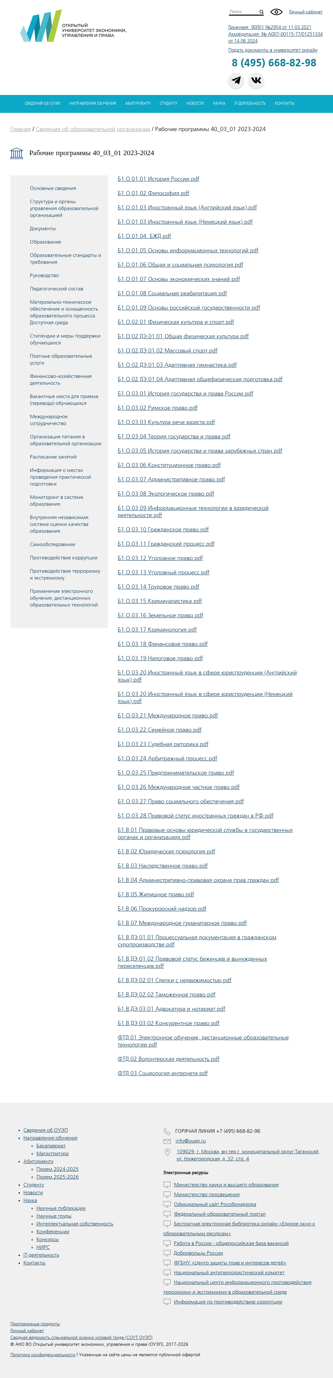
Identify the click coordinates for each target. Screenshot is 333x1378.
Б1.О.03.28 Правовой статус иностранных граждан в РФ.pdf (195, 815)
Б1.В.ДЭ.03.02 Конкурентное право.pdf (169, 1023)
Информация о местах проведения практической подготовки (60, 477)
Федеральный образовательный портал (220, 1214)
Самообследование (52, 544)
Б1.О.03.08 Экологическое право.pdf (166, 493)
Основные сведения (53, 188)
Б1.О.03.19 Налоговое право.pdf (160, 658)
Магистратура (52, 1154)
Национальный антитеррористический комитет (229, 1273)
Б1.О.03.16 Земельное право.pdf (160, 615)
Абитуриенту (138, 103)
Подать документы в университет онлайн (272, 50)
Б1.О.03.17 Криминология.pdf (157, 629)
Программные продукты (35, 1323)
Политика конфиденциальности (42, 1354)
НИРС (43, 1247)
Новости (195, 103)
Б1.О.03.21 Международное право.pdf (168, 715)
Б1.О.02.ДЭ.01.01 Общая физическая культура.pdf (183, 336)
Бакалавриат (51, 1146)
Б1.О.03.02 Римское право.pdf (158, 408)
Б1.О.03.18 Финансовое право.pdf (163, 644)
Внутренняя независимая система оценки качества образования (59, 524)
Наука (219, 103)
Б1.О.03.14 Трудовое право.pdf (158, 586)
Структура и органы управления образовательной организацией (64, 208)
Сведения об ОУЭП (42, 103)
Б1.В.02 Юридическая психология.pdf (166, 851)
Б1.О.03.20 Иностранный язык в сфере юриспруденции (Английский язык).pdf (207, 676)
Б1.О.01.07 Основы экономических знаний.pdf (179, 279)
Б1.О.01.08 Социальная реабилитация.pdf (172, 293)
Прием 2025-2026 (57, 1177)
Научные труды (54, 1216)
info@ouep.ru (191, 1141)
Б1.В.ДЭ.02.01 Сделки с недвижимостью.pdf (175, 980)
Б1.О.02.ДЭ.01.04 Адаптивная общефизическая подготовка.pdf (200, 379)
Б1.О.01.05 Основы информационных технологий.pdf (188, 250)
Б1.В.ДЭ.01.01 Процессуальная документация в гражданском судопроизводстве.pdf (197, 941)
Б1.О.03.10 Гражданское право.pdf (163, 529)
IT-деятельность (250, 103)
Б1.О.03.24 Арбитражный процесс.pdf (167, 758)
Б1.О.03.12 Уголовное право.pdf (160, 558)
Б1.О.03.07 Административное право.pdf (171, 479)
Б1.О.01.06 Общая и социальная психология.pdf (180, 264)
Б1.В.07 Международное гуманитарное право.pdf (182, 923)
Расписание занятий (53, 457)
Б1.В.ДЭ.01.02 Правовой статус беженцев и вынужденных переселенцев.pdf (192, 962)
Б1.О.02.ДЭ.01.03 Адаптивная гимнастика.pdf (177, 365)
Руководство (44, 275)
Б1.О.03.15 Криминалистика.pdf (160, 601)
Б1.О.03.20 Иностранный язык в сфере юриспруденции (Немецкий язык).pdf (205, 697)
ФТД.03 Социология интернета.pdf (163, 1073)
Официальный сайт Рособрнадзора (215, 1204)
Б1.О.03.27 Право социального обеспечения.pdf (181, 801)
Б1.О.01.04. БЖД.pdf (144, 236)
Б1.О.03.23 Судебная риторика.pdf (163, 744)
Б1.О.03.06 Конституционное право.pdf (169, 465)
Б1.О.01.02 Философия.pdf (153, 193)
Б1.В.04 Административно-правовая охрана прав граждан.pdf (198, 880)
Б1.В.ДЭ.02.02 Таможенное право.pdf (167, 994)
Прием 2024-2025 (57, 1169)
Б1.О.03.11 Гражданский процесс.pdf (166, 544)
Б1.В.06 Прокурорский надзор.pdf (162, 908)
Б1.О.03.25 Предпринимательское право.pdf (176, 772)
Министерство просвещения (207, 1194)
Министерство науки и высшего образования (226, 1185)
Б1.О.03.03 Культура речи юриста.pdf (166, 422)
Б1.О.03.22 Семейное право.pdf (160, 730)
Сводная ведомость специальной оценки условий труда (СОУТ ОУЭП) (81, 1337)
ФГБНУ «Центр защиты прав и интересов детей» (230, 1263)
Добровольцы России (198, 1253)
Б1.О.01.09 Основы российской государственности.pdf (189, 307)
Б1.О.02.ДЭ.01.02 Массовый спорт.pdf (168, 350)
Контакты (284, 103)
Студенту (168, 103)
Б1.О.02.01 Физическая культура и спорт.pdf (176, 322)
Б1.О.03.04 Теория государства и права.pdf (174, 436)
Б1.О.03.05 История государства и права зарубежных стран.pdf (200, 451)
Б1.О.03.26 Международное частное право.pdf (179, 787)
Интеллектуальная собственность (74, 1224)
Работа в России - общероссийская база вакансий (231, 1243)
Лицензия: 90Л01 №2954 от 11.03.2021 (270, 27)
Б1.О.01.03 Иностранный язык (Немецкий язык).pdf (185, 222)
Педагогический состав (56, 289)
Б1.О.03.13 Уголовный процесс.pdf (163, 572)
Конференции (52, 1232)
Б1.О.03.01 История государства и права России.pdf (185, 393)
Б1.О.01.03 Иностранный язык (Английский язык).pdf (187, 207)
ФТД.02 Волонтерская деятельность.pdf (169, 1059)
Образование (45, 242)
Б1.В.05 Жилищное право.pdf (156, 894)
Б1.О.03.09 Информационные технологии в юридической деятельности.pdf (193, 511)
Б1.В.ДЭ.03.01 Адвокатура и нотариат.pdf (171, 1009)
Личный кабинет (306, 11)
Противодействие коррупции (64, 558)
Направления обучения (92, 103)
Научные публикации (61, 1208)
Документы (43, 229)
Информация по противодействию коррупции (228, 1302)
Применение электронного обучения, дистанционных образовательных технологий (64, 598)
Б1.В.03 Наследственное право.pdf (163, 866)
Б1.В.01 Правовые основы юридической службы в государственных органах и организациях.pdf (205, 833)
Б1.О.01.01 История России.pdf (158, 179)
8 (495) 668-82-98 (274, 63)
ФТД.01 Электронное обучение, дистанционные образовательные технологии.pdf (203, 1041)
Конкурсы (47, 1239)
